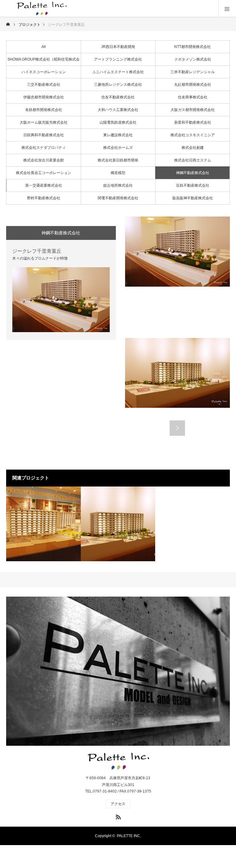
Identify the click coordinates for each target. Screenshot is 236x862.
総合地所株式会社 (118, 185)
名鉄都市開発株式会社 (43, 110)
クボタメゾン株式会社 (192, 59)
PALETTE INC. (129, 836)
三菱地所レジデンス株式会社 (118, 84)
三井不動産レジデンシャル (193, 72)
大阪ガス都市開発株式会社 (193, 110)
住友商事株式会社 (192, 97)
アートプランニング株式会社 (118, 59)
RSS (117, 815)
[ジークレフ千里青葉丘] (118, 524)
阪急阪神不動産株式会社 (192, 198)
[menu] (227, 8)
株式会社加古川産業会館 (43, 160)
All (43, 47)
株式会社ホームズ (118, 147)
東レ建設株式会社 (118, 135)
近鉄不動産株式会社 (192, 185)
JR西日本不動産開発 (118, 47)
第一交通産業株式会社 (43, 185)
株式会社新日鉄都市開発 (118, 160)
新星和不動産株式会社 (192, 122)
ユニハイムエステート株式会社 (118, 72)
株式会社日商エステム (192, 160)
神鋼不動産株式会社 (192, 173)
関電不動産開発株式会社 (118, 198)
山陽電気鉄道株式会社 (118, 122)
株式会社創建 (193, 147)
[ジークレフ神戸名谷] (43, 524)
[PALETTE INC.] (43, 8)
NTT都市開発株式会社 (192, 47)
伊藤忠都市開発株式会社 (43, 97)
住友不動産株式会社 (118, 97)
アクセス (118, 804)
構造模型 (118, 173)
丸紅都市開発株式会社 (192, 84)
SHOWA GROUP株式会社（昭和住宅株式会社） (43, 61)
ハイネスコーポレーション (44, 72)
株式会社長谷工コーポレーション (43, 173)
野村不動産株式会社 (43, 198)
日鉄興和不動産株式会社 (43, 135)
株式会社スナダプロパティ (44, 147)
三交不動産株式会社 (43, 84)
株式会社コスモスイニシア (193, 135)
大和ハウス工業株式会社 (118, 110)
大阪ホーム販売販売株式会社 (44, 122)
